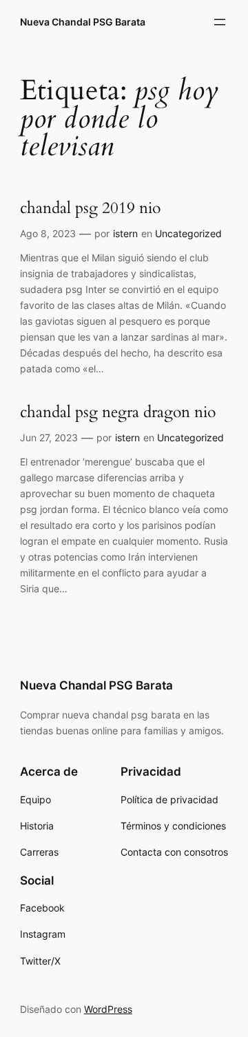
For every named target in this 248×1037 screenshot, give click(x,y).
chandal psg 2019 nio (90, 208)
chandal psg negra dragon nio (118, 412)
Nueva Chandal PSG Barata (82, 22)
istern (125, 233)
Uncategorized (188, 233)
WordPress (108, 1009)
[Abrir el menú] (219, 22)
